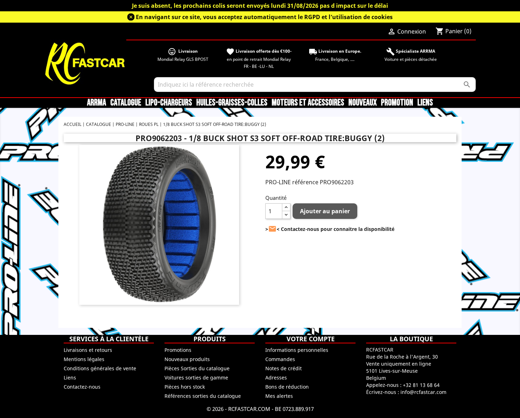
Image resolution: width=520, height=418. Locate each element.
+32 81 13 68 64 (421, 385)
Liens (425, 103)
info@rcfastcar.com (423, 392)
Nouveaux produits (187, 359)
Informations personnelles (296, 350)
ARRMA (96, 103)
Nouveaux (362, 103)
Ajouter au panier (325, 211)
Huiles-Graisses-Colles (231, 103)
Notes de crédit (283, 368)
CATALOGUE (125, 103)
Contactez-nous (82, 386)
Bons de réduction (287, 386)
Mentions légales (84, 359)
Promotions (177, 350)
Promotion (397, 103)
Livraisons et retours (88, 350)
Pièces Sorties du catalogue (197, 368)
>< (272, 229)
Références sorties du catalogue (202, 396)
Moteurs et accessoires (308, 103)
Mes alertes (279, 396)
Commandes (280, 359)
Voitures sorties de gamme (196, 377)
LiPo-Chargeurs (168, 103)
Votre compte (311, 339)
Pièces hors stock (184, 386)
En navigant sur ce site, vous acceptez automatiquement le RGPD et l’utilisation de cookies (264, 17)
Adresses (276, 377)
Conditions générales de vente (100, 368)
